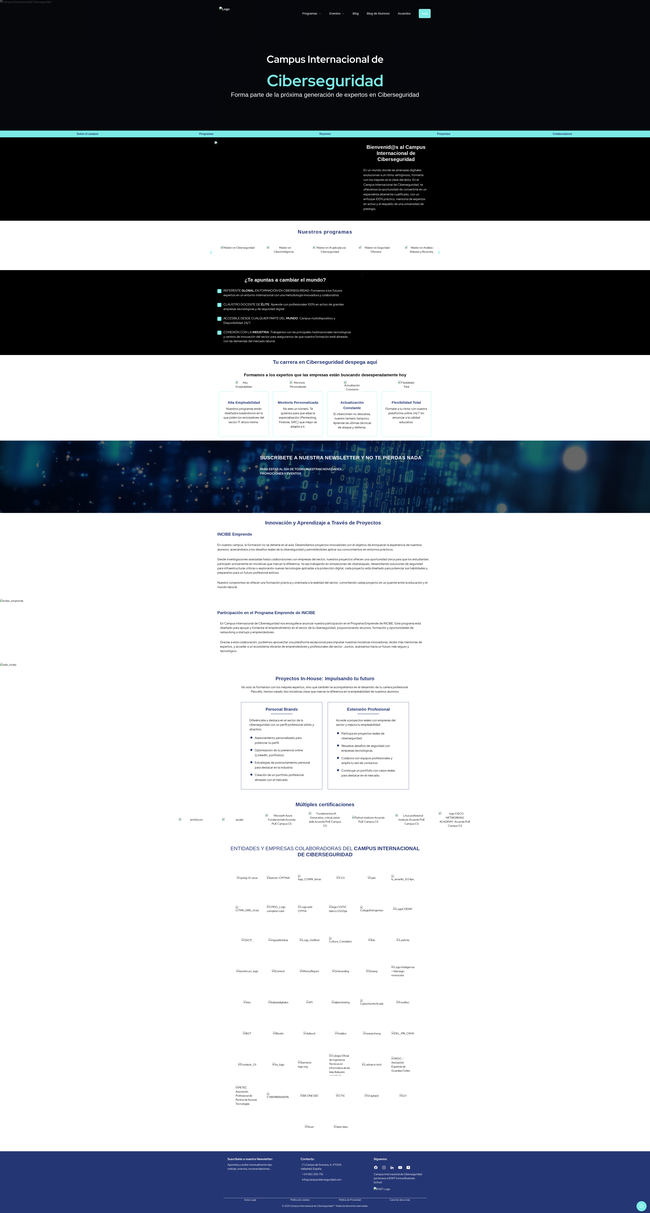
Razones (325, 133)
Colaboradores (562, 133)
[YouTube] (400, 1167)
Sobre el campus (87, 133)
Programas (309, 13)
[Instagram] (384, 1167)
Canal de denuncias (400, 1199)
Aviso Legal (250, 1199)
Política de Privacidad (350, 1199)
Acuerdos (404, 13)
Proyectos (443, 133)
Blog (356, 13)
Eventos (334, 13)
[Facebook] (376, 1167)
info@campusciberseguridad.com (321, 1179)
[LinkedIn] (392, 1167)
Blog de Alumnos (378, 13)
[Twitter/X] (408, 1167)
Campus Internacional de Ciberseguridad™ (312, 1205)
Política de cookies (300, 1199)
